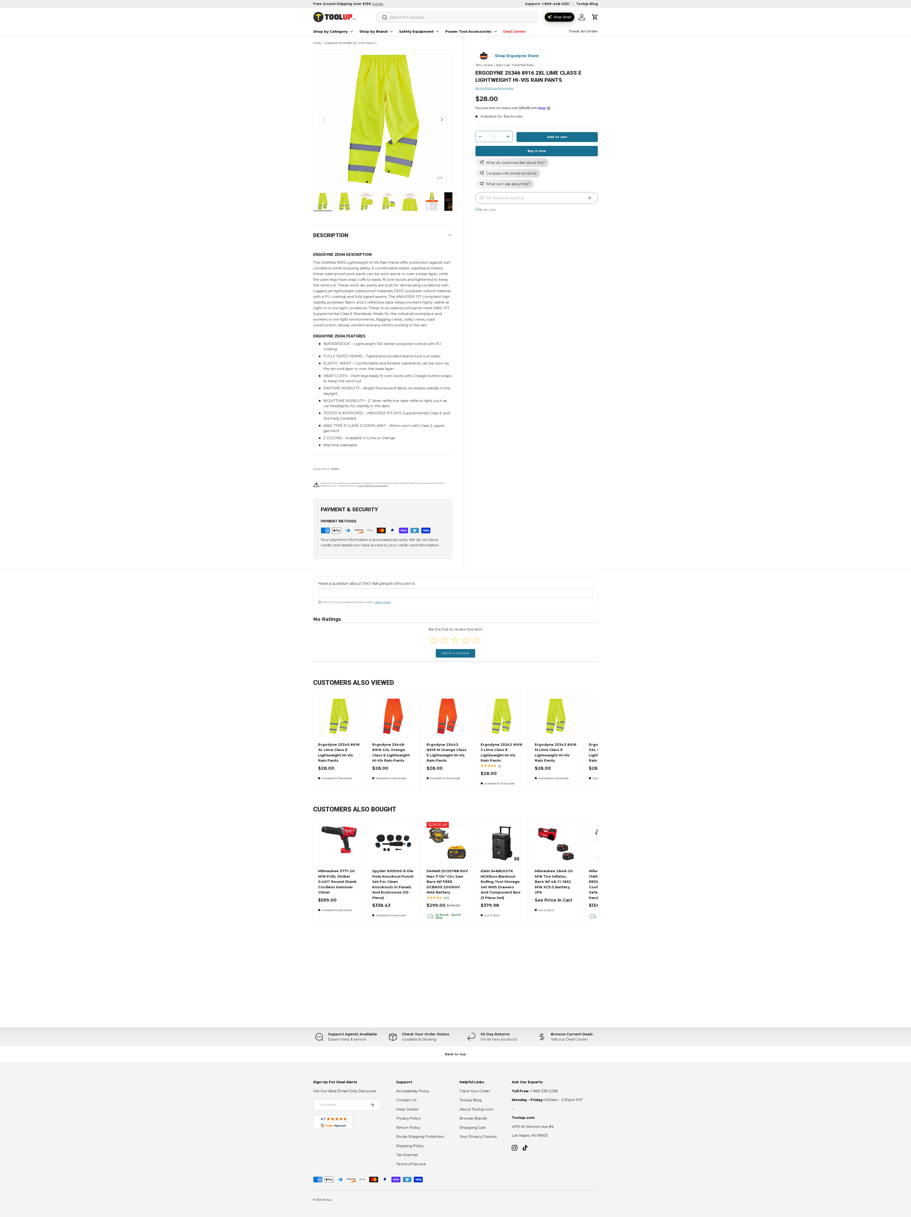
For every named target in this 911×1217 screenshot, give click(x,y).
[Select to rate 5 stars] (476, 640)
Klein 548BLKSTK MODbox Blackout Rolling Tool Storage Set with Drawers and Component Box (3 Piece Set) (501, 884)
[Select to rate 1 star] (434, 640)
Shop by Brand (373, 31)
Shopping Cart (473, 1127)
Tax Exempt (407, 1154)
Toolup (327, 1199)
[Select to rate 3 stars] (455, 640)
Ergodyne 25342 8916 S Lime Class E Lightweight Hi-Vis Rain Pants (501, 752)
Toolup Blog (587, 4)
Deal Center (514, 31)
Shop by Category (330, 31)
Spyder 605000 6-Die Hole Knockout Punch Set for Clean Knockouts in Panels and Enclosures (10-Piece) (393, 884)
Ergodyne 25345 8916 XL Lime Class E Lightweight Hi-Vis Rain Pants (339, 752)
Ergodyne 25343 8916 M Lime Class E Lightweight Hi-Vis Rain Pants (555, 752)
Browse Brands (473, 1118)
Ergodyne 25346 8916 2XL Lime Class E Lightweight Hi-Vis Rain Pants (351, 43)
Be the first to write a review (494, 88)
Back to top (455, 1054)
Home (317, 43)
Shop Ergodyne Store (517, 56)
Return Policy (408, 1127)
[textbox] (455, 592)
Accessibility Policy (412, 1091)
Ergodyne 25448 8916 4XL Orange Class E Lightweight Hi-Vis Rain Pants (391, 752)
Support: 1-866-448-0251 (547, 4)
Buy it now (537, 151)
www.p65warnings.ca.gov (373, 485)
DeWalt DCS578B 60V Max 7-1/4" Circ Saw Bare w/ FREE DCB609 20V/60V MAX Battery (447, 881)
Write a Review (455, 653)
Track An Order (583, 31)
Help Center (407, 1109)
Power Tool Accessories (468, 31)
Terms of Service (411, 1164)
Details (377, 4)
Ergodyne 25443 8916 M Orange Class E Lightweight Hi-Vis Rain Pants (446, 752)
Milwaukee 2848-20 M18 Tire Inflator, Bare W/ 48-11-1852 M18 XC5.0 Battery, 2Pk (554, 881)
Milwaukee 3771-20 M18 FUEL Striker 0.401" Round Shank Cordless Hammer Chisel (337, 881)
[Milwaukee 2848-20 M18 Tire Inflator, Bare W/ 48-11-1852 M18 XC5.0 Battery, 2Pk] (556, 843)
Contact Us (406, 1100)
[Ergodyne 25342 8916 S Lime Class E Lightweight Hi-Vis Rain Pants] (502, 716)
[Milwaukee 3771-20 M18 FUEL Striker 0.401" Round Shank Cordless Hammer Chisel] (339, 843)
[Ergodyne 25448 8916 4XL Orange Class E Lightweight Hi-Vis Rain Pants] (393, 716)
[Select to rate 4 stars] (466, 640)
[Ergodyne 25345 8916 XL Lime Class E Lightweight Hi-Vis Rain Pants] (339, 716)
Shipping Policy (410, 1145)
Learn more (382, 602)
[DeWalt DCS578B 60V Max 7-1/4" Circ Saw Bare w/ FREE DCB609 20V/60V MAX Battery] (447, 843)
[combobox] (457, 17)
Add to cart (557, 137)
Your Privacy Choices (478, 1136)
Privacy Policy (408, 1118)
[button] (595, 17)
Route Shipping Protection (420, 1136)
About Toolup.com (476, 1109)
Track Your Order (475, 1091)
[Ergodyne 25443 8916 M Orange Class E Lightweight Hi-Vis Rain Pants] (447, 716)
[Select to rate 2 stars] (444, 640)
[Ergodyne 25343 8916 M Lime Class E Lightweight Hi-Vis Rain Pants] (556, 716)
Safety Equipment (416, 31)
